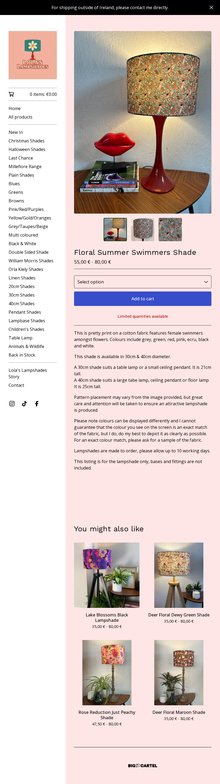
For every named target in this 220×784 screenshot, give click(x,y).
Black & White (22, 244)
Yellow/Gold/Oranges (30, 218)
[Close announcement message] (211, 7)
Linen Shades (22, 278)
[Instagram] (12, 403)
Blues (14, 184)
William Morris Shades (31, 261)
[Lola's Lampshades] (33, 55)
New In (16, 132)
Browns (16, 201)
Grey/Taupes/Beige (28, 226)
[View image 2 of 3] (142, 229)
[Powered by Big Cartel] (142, 766)
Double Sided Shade (29, 252)
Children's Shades (26, 329)
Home (15, 108)
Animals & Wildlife (26, 346)
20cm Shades (22, 286)
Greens (16, 192)
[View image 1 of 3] (115, 229)
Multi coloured (23, 235)
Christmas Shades (27, 141)
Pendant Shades (25, 312)
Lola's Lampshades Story (28, 373)
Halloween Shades (27, 149)
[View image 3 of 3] (170, 229)
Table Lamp (20, 338)
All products (20, 117)
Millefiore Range (25, 166)
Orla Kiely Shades (26, 269)
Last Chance (21, 158)
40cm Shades (22, 303)
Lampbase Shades (27, 321)
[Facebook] (36, 403)
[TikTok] (24, 403)
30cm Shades (22, 295)
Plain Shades (21, 175)
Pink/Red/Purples (26, 209)
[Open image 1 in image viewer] (142, 122)
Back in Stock (22, 355)
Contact (16, 385)
